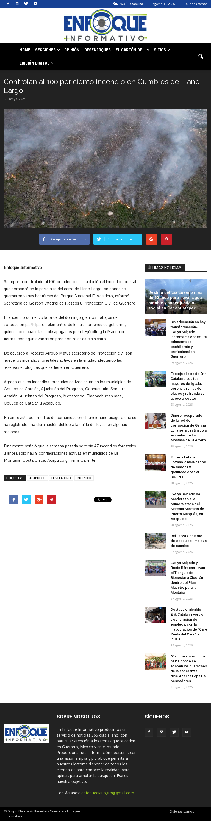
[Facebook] (8, 4)
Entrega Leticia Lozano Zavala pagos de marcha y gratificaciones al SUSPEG (188, 467)
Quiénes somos (195, 4)
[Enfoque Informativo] (105, 26)
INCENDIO (84, 478)
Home (25, 50)
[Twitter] (26, 4)
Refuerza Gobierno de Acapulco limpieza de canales (189, 541)
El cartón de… (130, 50)
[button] (200, 56)
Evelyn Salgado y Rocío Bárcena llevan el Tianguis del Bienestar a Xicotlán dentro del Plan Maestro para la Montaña (188, 578)
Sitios (160, 50)
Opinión (71, 50)
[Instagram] (17, 4)
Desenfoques (97, 50)
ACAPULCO (37, 478)
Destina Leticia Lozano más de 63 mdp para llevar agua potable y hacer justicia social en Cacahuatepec (175, 300)
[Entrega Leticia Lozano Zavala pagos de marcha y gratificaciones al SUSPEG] (155, 462)
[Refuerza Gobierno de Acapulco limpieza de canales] (155, 541)
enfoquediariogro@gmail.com (107, 792)
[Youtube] (35, 4)
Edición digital (34, 63)
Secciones (45, 50)
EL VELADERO (61, 478)
